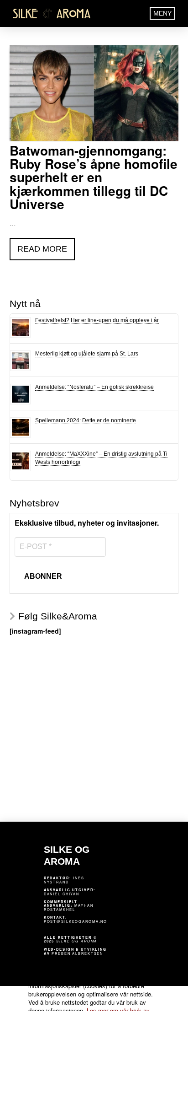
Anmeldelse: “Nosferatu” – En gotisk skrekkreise (94, 387)
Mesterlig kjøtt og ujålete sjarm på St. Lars (86, 353)
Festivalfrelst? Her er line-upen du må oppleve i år (97, 320)
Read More (42, 248)
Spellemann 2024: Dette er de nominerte (85, 420)
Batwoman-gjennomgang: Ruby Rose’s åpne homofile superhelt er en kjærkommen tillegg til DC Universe (94, 177)
